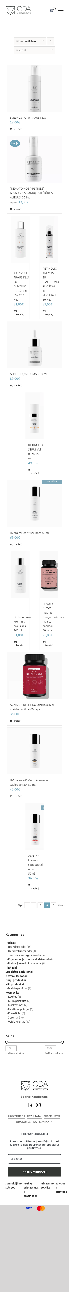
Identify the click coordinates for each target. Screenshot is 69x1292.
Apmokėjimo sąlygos (14, 1185)
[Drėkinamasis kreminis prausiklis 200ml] (20, 574)
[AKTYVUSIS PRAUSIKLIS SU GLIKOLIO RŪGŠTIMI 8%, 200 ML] (20, 239)
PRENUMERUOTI (35, 1171)
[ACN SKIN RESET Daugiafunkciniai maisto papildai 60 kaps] (34, 675)
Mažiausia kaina (15, 1053)
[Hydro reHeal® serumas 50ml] (34, 503)
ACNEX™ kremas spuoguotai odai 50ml (35, 864)
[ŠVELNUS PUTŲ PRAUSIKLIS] (34, 88)
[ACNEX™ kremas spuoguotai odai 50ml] (34, 826)
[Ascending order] (50, 41)
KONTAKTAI (46, 1121)
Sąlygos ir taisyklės (61, 1187)
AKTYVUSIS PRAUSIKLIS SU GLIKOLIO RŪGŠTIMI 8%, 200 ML (21, 286)
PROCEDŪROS (16, 1116)
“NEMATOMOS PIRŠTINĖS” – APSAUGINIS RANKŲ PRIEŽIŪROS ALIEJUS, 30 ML (31, 193)
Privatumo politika (47, 1185)
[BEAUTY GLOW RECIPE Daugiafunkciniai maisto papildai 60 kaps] (49, 574)
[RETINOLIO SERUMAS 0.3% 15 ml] (34, 415)
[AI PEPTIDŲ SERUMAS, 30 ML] (34, 344)
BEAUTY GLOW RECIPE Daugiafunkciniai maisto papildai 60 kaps (53, 617)
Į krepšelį (17, 129)
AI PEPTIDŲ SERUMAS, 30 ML (29, 373)
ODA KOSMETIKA (26, 1121)
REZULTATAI (34, 1116)
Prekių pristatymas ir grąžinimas (31, 1190)
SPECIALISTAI (52, 1116)
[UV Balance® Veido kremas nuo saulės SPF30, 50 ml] (34, 751)
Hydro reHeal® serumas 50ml (29, 532)
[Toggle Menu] (61, 10)
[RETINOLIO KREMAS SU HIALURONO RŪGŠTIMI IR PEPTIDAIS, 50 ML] (49, 239)
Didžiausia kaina (54, 1053)
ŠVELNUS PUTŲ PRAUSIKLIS (28, 117)
